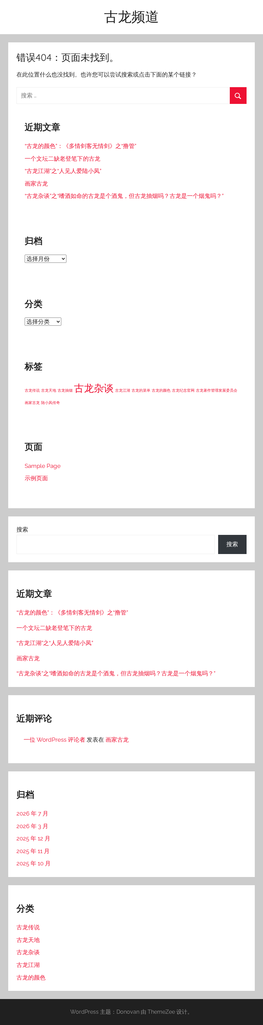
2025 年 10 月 (33, 863)
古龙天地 (48, 390)
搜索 (22, 529)
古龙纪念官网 (183, 390)
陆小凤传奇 (50, 403)
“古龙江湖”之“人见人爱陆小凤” (63, 170)
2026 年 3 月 (32, 826)
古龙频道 (131, 16)
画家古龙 (36, 183)
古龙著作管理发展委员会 (216, 390)
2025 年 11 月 (33, 851)
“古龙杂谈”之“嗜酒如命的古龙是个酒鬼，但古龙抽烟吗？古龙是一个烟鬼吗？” (124, 195)
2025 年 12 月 (33, 838)
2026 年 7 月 (32, 813)
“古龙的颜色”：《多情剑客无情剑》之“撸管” (80, 146)
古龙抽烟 (65, 390)
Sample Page (43, 465)
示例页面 (36, 478)
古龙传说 (32, 390)
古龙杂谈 (94, 388)
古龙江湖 (122, 390)
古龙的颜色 (161, 390)
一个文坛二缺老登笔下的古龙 (62, 158)
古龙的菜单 (141, 390)
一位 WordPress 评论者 (54, 739)
